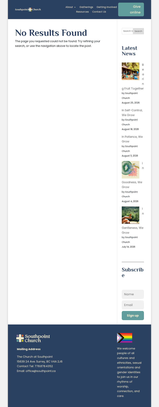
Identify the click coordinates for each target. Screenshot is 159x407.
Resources (82, 12)
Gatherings (86, 7)
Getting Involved (107, 7)
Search (138, 31)
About (69, 7)
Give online (135, 9)
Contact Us (99, 12)
